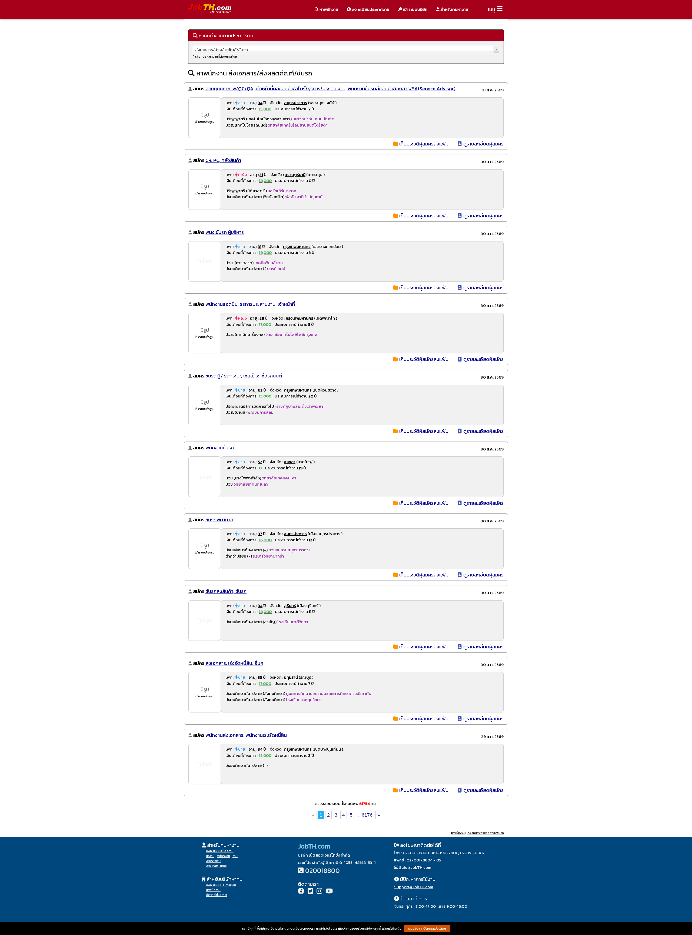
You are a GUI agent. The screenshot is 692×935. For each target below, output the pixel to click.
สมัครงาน (223, 856)
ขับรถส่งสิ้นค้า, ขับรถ (226, 591)
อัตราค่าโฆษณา (216, 895)
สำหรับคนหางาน (454, 9)
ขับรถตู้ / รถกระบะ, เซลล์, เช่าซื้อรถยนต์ (243, 375)
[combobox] (346, 49)
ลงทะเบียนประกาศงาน (370, 9)
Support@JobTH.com (413, 887)
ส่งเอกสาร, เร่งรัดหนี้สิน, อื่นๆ (234, 663)
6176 (367, 815)
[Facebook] (301, 891)
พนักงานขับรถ (219, 447)
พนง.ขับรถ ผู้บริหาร (224, 232)
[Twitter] (310, 891)
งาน (235, 856)
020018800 (322, 870)
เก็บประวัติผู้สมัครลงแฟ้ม (423, 143)
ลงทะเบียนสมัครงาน (220, 851)
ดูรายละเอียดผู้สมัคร (483, 143)
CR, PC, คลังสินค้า (223, 160)
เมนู (491, 9)
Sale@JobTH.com (415, 867)
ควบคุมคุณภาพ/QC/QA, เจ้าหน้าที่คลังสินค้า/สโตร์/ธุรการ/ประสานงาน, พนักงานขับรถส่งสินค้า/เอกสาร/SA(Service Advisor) (330, 88)
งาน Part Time (216, 865)
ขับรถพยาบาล (219, 519)
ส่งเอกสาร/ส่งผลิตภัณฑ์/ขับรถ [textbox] (221, 50)
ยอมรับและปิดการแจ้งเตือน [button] (427, 928)
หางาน (210, 856)
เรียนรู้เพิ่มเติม (391, 928)
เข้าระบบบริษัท (414, 9)
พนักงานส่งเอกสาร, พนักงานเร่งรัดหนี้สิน (246, 735)
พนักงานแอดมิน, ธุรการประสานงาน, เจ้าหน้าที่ (250, 304)
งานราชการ (213, 860)
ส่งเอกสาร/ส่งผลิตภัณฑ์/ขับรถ (485, 833)
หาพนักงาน (328, 9)
